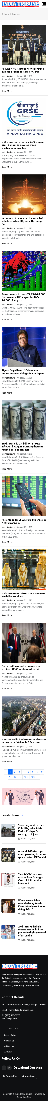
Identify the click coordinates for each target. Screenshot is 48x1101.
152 (33, 777)
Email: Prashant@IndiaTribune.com (17, 1010)
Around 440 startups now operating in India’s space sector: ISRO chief (23, 70)
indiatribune (9, 76)
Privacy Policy (10, 1035)
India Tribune (26, 1094)
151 (26, 777)
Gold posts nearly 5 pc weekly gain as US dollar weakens (23, 594)
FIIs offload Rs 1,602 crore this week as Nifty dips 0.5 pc (24, 521)
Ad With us (9, 1046)
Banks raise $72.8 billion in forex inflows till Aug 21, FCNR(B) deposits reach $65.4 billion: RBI (22, 447)
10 (15, 777)
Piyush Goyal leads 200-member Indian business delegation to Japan (23, 372)
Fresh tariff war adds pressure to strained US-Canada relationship (21, 668)
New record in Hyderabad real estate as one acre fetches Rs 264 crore (24, 741)
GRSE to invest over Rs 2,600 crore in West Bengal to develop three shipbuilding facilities (23, 145)
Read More (7, 91)
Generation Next (24, 1097)
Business (16, 14)
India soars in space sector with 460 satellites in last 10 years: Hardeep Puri (22, 221)
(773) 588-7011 (13, 1018)
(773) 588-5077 (12, 1015)
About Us (8, 1052)
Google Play (11, 1076)
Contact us (9, 1041)
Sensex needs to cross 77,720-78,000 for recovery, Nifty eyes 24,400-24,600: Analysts (23, 297)
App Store (30, 1076)
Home (6, 14)
